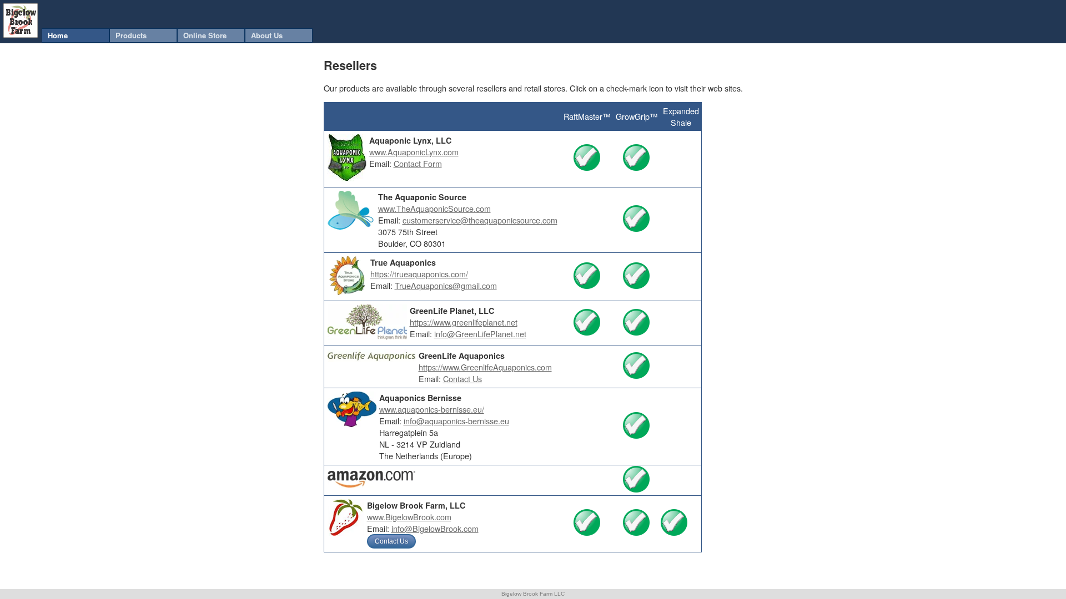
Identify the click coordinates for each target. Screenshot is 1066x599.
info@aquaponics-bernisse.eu (456, 421)
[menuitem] (75, 35)
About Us (267, 35)
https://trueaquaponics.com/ (419, 274)
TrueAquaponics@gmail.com (446, 285)
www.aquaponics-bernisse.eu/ (431, 409)
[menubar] (177, 35)
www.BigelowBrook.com (409, 516)
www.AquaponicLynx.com (414, 152)
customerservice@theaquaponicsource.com (480, 220)
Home (58, 35)
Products (131, 35)
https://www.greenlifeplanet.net (463, 322)
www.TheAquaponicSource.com (434, 208)
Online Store (205, 35)
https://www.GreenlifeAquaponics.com (485, 367)
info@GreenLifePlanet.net (480, 333)
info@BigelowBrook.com (435, 528)
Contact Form (418, 163)
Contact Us (462, 378)
